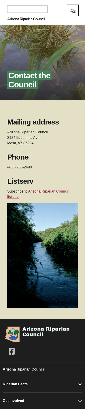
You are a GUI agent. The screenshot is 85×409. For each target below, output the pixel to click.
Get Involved (13, 401)
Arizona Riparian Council (26, 19)
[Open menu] (73, 10)
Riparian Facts (15, 384)
